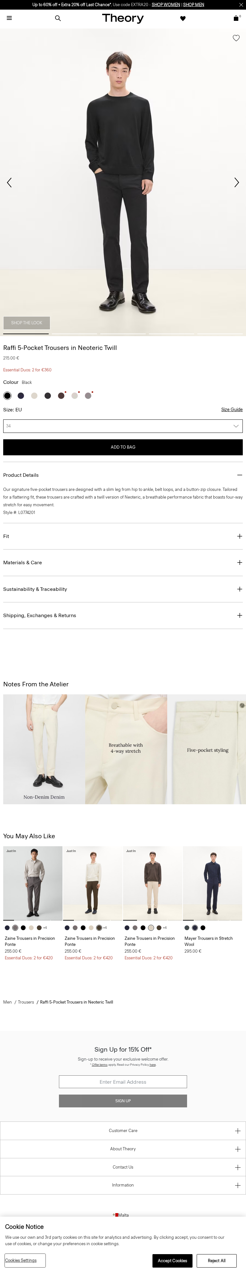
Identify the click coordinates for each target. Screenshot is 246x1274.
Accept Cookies (172, 1260)
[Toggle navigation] (9, 18)
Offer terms (100, 1065)
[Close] (241, 5)
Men (7, 1002)
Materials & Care (22, 562)
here (153, 1065)
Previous (9, 183)
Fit (6, 536)
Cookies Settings (21, 1260)
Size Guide (232, 409)
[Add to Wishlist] (236, 39)
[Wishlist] (183, 18)
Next (237, 183)
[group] (32, 883)
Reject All (217, 1260)
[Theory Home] (123, 18)
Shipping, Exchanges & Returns (39, 615)
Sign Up (123, 1101)
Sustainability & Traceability (35, 589)
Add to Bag (123, 447)
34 (8, 426)
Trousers (26, 1002)
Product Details (21, 475)
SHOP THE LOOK (26, 322)
